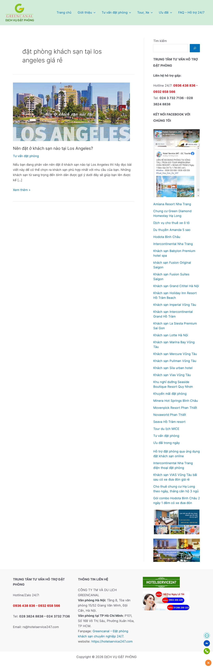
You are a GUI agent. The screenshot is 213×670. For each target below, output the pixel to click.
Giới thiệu (85, 12)
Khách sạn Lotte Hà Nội (170, 335)
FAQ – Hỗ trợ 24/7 (191, 12)
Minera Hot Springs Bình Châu (175, 401)
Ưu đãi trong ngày (166, 443)
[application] (93, 12)
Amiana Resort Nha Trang (172, 204)
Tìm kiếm (160, 41)
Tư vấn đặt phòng (115, 12)
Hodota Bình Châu (166, 237)
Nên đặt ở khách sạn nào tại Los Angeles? (53, 148)
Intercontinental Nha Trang (173, 244)
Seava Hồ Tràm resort (169, 422)
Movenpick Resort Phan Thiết (175, 408)
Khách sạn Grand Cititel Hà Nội (176, 286)
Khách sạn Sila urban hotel (173, 368)
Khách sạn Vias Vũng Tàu (172, 375)
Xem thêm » (21, 190)
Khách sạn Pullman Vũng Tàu (174, 361)
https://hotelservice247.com (112, 641)
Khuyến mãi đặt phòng (169, 394)
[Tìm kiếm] (195, 48)
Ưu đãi (164, 12)
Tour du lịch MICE (166, 429)
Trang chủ (64, 12)
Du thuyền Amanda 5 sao (171, 230)
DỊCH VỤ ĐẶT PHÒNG (19, 20)
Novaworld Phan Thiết (169, 415)
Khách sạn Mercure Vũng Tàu (175, 354)
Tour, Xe (143, 12)
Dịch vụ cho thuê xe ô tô (171, 223)
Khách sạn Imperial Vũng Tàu (174, 305)
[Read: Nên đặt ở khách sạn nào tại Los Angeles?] (71, 111)
